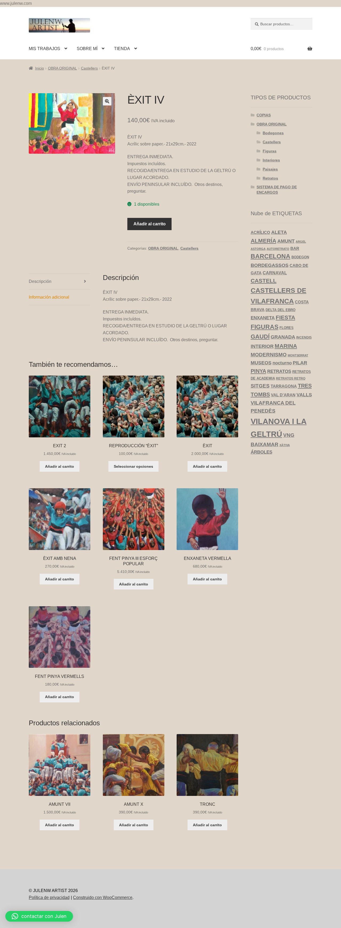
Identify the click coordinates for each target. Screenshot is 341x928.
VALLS (304, 394)
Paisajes (270, 169)
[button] (107, 101)
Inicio (39, 68)
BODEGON (300, 257)
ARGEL (301, 241)
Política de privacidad (49, 897)
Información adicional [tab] (49, 297)
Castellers (89, 68)
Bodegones (273, 133)
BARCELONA (270, 256)
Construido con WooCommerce (102, 897)
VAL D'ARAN (283, 395)
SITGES (260, 386)
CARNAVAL (275, 272)
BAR (294, 248)
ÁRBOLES (261, 452)
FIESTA (285, 317)
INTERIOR (262, 346)
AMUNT (286, 241)
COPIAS (264, 115)
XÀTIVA (284, 445)
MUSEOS (261, 362)
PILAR (300, 362)
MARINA (286, 346)
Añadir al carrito (149, 224)
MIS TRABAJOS (44, 48)
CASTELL (264, 281)
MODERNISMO (269, 354)
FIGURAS (264, 326)
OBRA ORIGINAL (62, 68)
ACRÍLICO (260, 232)
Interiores (271, 160)
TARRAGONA (284, 386)
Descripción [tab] (40, 281)
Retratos (270, 178)
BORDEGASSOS (270, 265)
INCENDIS (304, 337)
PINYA (258, 371)
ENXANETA (263, 317)
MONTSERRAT (298, 355)
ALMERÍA (263, 241)
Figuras (270, 151)
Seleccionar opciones (133, 466)
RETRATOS (279, 371)
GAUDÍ (260, 336)
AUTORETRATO (278, 248)
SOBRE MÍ (87, 48)
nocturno (282, 362)
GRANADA (283, 337)
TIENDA (122, 48)
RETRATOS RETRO (290, 378)
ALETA (279, 232)
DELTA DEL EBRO (280, 310)
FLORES (286, 328)
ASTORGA (258, 248)
